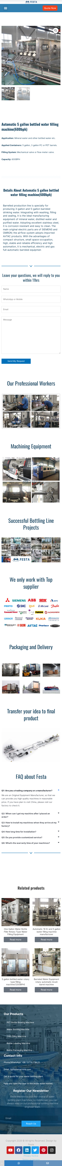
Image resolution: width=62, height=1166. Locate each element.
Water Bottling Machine (18, 1029)
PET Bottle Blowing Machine (20, 1022)
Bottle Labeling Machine (18, 1043)
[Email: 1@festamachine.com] (47, 1163)
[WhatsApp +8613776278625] (18, 1163)
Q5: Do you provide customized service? (22, 837)
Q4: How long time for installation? (19, 831)
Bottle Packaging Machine (19, 1050)
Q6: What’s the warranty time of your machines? (26, 843)
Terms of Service (31, 1159)
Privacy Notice (31, 1155)
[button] (5, 8)
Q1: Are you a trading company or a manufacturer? (27, 790)
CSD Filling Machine (16, 1036)
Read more (15, 939)
